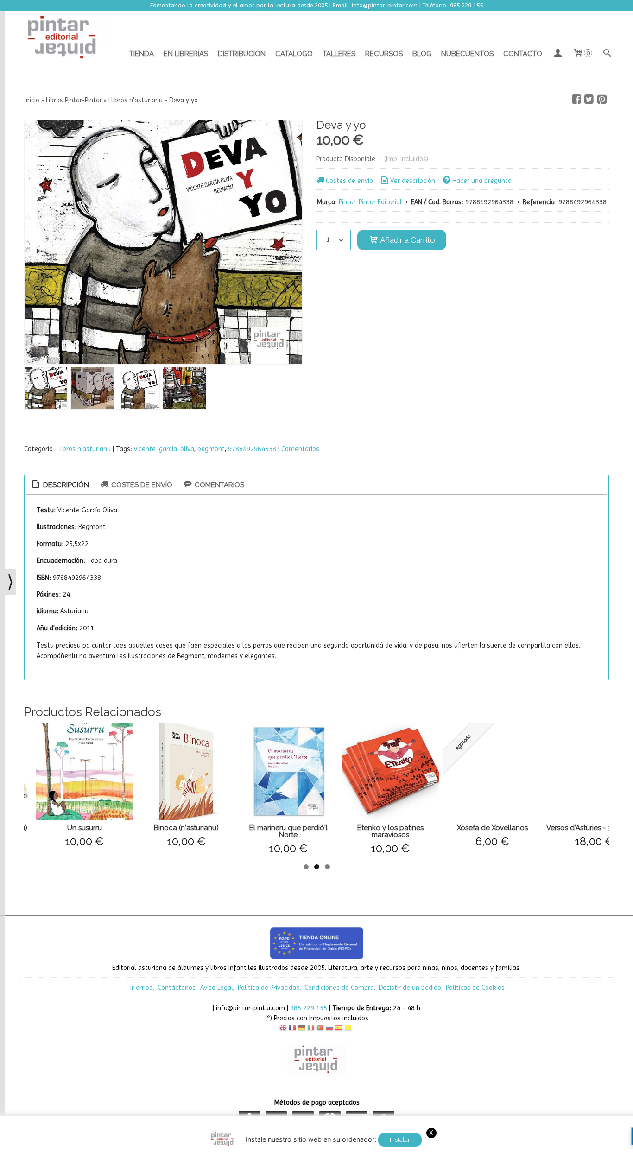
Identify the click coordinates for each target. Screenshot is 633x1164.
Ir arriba (141, 987)
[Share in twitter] (588, 99)
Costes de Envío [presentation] (140, 485)
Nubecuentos (467, 54)
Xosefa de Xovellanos (492, 828)
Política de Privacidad (269, 987)
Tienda (141, 54)
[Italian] (311, 1029)
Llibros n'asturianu (84, 449)
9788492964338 (252, 449)
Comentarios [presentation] (218, 485)
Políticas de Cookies (475, 987)
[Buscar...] (607, 53)
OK (522, 1155)
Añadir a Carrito (407, 240)
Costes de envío (349, 180)
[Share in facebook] (576, 99)
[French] (292, 1029)
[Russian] (329, 1029)
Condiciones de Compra (339, 987)
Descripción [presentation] (65, 485)
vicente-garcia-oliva (164, 449)
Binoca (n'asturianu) (186, 828)
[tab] (60, 485)
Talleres (339, 54)
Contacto (522, 54)
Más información (555, 1155)
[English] (283, 1029)
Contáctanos (177, 987)
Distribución (242, 54)
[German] (301, 1029)
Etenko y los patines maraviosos (390, 831)
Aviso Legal (216, 987)
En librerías (186, 54)
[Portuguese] (320, 1029)
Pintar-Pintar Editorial (370, 202)
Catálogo (294, 54)
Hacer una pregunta (482, 180)
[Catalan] (349, 1029)
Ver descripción (412, 180)
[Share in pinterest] (601, 99)
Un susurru (84, 828)
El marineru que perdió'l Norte (288, 831)
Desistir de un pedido (410, 987)
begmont (211, 449)
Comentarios (300, 449)
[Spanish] (338, 1029)
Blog (421, 54)
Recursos (384, 54)
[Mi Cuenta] (557, 53)
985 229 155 (308, 1008)
